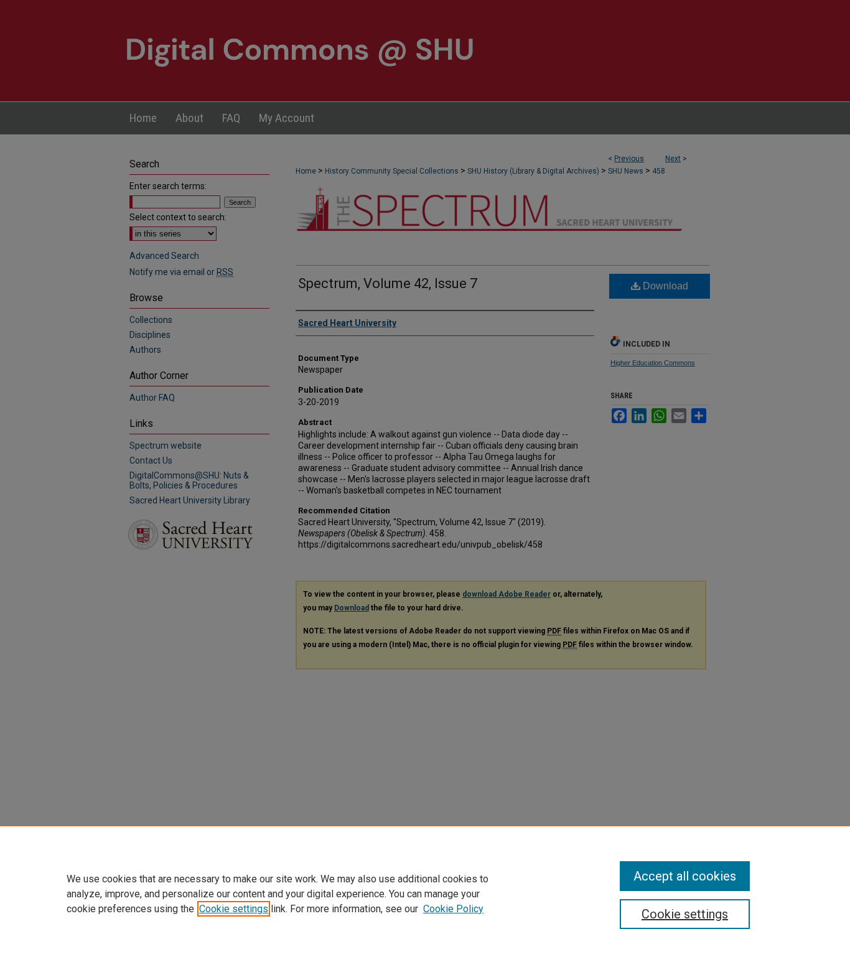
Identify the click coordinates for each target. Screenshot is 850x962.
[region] (425, 893)
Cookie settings (233, 909)
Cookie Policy (453, 909)
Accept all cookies (684, 876)
